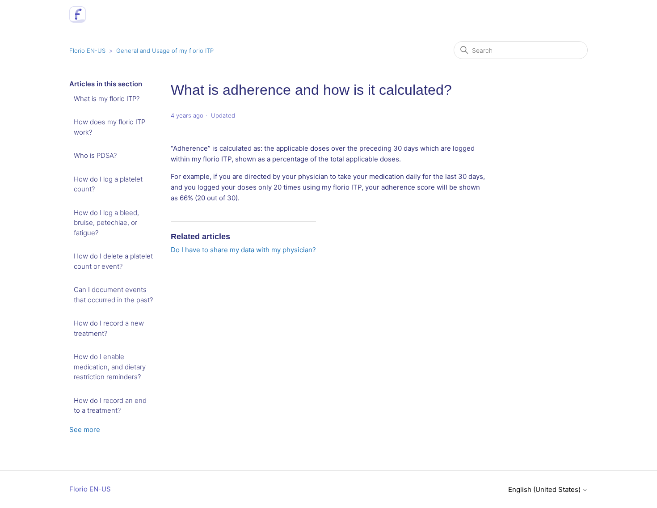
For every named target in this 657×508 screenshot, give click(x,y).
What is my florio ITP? (106, 98)
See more (84, 429)
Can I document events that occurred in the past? (113, 294)
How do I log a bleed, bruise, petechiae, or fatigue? (106, 222)
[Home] (77, 20)
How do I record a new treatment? (109, 328)
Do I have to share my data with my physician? (243, 250)
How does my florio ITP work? (109, 127)
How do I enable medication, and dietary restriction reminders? (110, 366)
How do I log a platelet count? (108, 184)
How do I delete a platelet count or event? (113, 261)
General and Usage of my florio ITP (165, 50)
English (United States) (545, 489)
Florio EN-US (87, 50)
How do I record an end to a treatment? (110, 405)
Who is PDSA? (95, 155)
